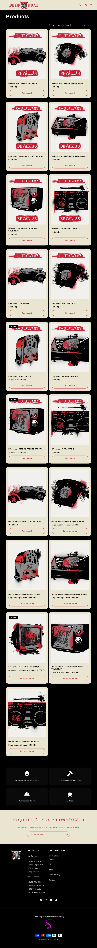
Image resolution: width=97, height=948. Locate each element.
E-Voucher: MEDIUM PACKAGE (64, 376)
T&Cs (51, 869)
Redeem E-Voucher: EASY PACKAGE (67, 83)
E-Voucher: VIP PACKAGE (62, 449)
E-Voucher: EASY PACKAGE (63, 303)
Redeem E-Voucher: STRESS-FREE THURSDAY (23, 230)
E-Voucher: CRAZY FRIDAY (20, 376)
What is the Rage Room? (56, 857)
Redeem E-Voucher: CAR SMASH (22, 83)
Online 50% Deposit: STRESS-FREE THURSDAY (67, 668)
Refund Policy (54, 875)
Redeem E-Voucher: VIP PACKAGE (66, 229)
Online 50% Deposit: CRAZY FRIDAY (24, 594)
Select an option (70, 531)
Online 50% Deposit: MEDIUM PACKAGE (69, 594)
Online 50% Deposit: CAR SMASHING (24, 521)
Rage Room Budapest (51, 939)
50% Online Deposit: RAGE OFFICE (23, 667)
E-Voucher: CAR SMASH (18, 303)
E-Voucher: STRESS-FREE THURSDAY (25, 449)
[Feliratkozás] (67, 834)
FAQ (50, 864)
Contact (52, 880)
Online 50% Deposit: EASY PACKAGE (67, 521)
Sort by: (52, 25)
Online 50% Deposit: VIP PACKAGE (23, 741)
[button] (5, 5)
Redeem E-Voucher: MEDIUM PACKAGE (68, 156)
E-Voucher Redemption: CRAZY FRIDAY (25, 156)
